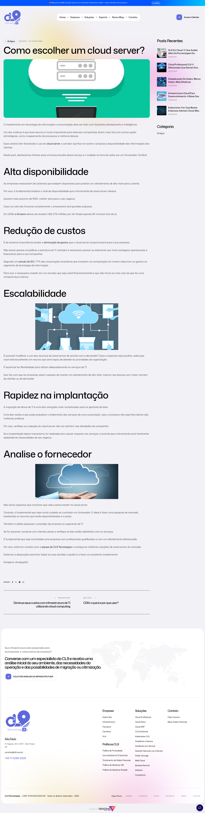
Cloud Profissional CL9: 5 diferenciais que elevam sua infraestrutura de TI (183, 67)
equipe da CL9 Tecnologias (57, 547)
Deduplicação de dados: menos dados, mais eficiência (184, 80)
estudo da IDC (27, 261)
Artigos (11, 41)
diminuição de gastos (56, 242)
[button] (188, 17)
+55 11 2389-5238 (15, 758)
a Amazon (20, 214)
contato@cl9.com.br (14, 752)
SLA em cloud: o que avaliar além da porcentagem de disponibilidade (183, 53)
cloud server (53, 143)
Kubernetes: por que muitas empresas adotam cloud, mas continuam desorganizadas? (183, 110)
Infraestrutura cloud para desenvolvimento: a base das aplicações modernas (183, 96)
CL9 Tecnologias (35, 41)
